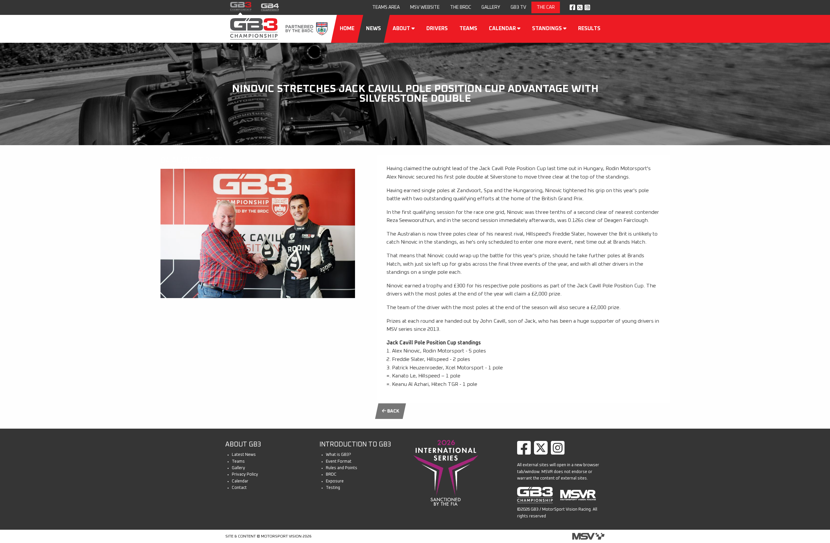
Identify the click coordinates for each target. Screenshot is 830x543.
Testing (333, 488)
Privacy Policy (245, 474)
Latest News (244, 455)
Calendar (240, 481)
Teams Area (386, 7)
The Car (546, 7)
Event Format (338, 461)
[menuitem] (386, 8)
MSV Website (425, 7)
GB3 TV (518, 7)
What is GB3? (338, 455)
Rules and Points (341, 468)
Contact (239, 488)
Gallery (490, 7)
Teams (238, 461)
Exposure (335, 481)
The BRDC (460, 7)
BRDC (331, 474)
